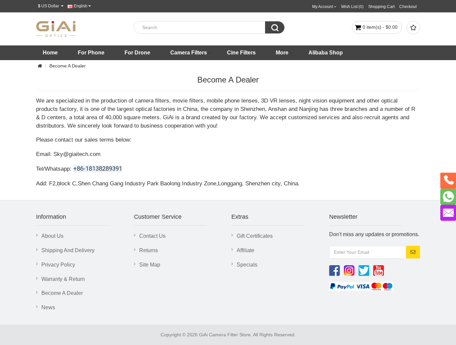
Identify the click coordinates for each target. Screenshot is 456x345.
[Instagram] (349, 270)
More (282, 52)
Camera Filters (188, 52)
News (48, 307)
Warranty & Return (63, 279)
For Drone (137, 52)
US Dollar (49, 6)
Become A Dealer (67, 65)
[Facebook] (334, 270)
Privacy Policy (58, 265)
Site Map (149, 265)
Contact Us (152, 236)
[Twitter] (364, 270)
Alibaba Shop (325, 52)
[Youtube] (378, 270)
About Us (52, 236)
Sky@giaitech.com (76, 154)
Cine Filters (241, 52)
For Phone (91, 52)
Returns (148, 250)
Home (50, 52)
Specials (247, 265)
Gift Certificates (255, 236)
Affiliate (245, 250)
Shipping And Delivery (67, 250)
